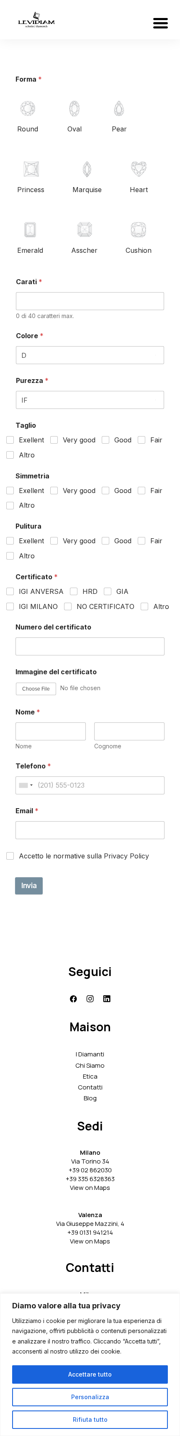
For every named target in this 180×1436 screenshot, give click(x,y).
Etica (90, 1076)
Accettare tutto (90, 1374)
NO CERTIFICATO (105, 606)
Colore (30, 336)
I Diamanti (90, 1054)
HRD (90, 591)
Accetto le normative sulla (84, 856)
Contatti (90, 1087)
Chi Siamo (90, 1065)
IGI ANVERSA (41, 591)
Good (122, 440)
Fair (156, 440)
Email (27, 811)
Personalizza (90, 1396)
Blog (90, 1098)
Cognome (107, 746)
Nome (23, 746)
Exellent (31, 440)
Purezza (32, 381)
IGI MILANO (38, 606)
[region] (90, 1364)
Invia (28, 885)
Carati (29, 282)
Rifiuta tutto (90, 1419)
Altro (27, 455)
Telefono (33, 766)
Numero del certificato (53, 627)
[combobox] (25, 785)
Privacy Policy (126, 856)
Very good (79, 440)
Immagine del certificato (56, 672)
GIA (122, 591)
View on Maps (90, 1187)
